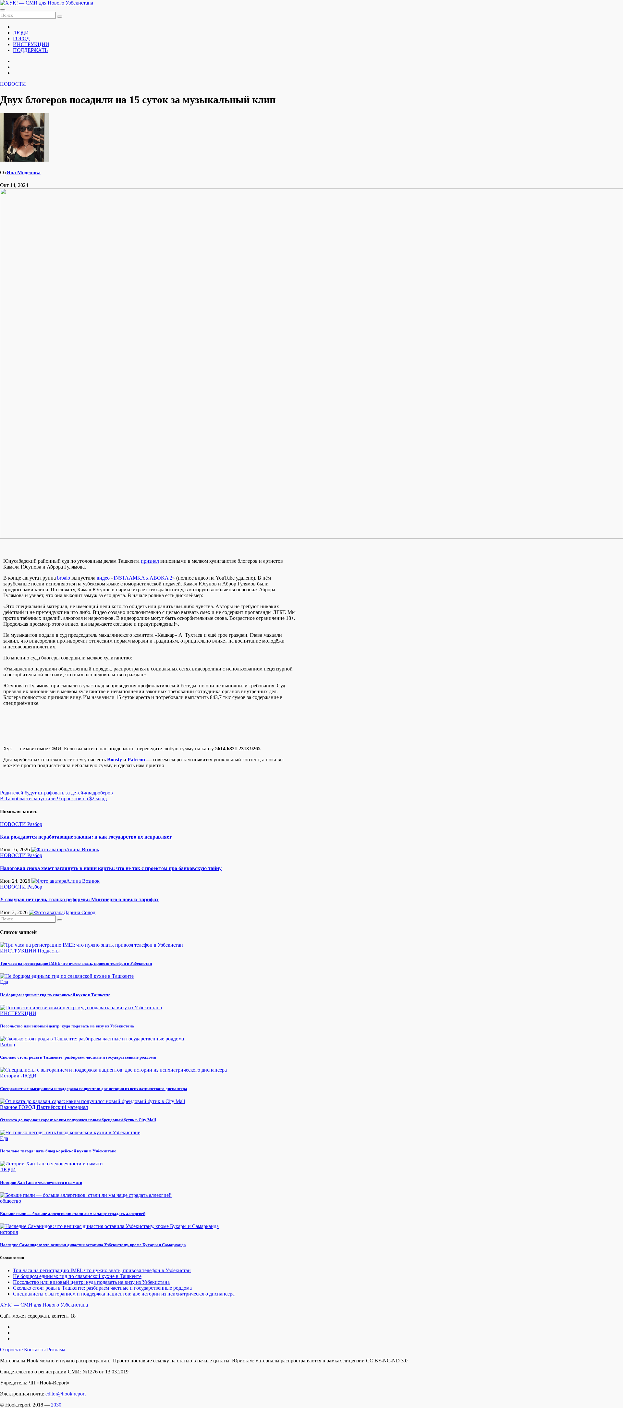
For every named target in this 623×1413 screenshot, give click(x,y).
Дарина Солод (79, 912)
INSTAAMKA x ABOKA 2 (143, 578)
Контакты (35, 1349)
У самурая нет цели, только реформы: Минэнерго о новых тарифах (79, 899)
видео (103, 578)
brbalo (63, 578)
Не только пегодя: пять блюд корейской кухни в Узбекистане (58, 1151)
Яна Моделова (23, 172)
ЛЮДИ (21, 32)
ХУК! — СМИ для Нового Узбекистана (44, 1305)
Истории (10, 1075)
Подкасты (49, 950)
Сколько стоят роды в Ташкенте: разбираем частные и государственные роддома (78, 1057)
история (9, 1232)
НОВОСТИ (13, 84)
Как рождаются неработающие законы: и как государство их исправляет (86, 837)
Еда (4, 982)
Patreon (136, 759)
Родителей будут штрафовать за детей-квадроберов (56, 792)
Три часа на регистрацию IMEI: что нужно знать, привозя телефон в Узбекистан (76, 963)
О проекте (11, 1349)
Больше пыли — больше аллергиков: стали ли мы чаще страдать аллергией (72, 1213)
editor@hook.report (65, 1393)
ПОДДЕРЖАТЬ (30, 50)
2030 (56, 1404)
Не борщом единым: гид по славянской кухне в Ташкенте (55, 994)
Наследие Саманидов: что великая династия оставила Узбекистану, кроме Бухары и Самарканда (93, 1244)
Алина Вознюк (82, 849)
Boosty (114, 759)
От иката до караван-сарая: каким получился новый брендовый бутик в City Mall (78, 1119)
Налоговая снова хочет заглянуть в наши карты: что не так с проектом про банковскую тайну (111, 868)
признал (150, 561)
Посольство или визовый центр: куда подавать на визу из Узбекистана (67, 1026)
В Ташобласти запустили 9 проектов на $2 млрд (53, 798)
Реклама (56, 1349)
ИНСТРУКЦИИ (31, 44)
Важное (9, 1107)
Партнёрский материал (62, 1107)
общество (10, 1201)
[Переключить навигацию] (2, 10)
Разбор (34, 824)
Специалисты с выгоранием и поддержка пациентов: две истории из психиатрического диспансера (93, 1088)
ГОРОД (21, 38)
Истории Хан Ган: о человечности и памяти (41, 1182)
